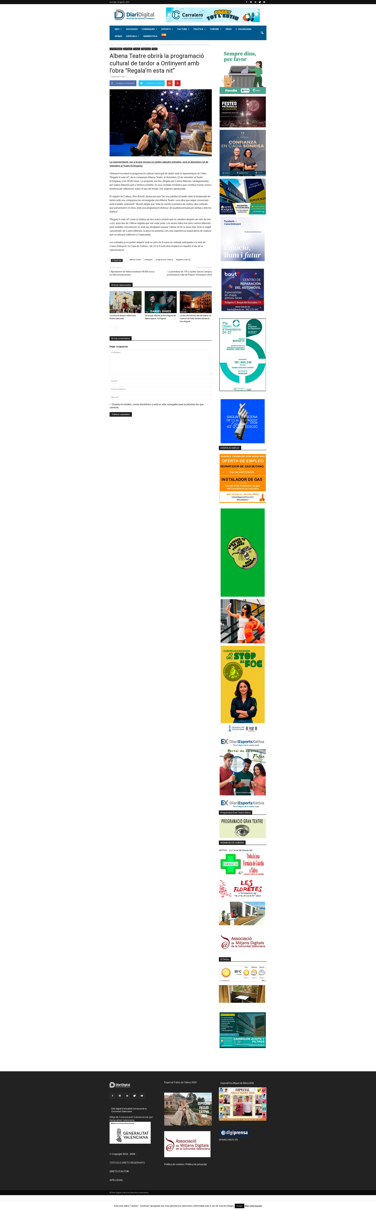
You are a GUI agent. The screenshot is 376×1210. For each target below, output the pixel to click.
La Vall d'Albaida (115, 49)
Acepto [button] (239, 1206)
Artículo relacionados (121, 285)
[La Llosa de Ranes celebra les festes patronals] (126, 302)
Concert (183, 312)
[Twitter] (260, 2)
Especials (131, 36)
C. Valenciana (243, 29)
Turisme (214, 29)
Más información (253, 1206)
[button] (262, 32)
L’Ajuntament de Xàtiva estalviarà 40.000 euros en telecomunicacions (132, 273)
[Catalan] (165, 36)
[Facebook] (246, 2)
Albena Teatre (135, 259)
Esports (166, 29)
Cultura (182, 29)
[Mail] (255, 2)
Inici (117, 29)
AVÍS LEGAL (116, 1180)
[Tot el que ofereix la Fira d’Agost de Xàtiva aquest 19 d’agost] (161, 302)
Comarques (148, 29)
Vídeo (228, 29)
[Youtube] (264, 2)
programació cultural (164, 259)
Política (198, 29)
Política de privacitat (196, 1164)
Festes (112, 312)
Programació (146, 49)
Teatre (154, 49)
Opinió (118, 36)
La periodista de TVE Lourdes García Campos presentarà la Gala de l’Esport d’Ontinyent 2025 (189, 273)
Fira (147, 312)
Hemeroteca (150, 36)
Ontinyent (127, 49)
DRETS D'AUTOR (119, 1171)
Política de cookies (174, 1164)
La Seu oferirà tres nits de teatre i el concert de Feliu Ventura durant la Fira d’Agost (195, 318)
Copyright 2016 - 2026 (123, 1154)
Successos (132, 29)
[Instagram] (251, 2)
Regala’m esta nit (183, 259)
